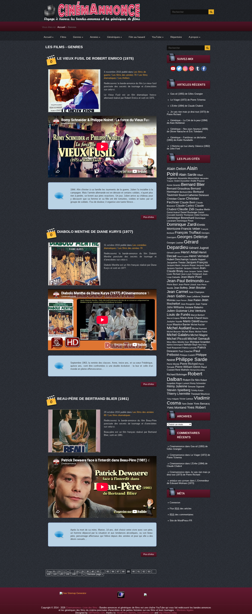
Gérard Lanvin (173, 252)
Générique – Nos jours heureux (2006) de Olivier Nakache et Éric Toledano (187, 130)
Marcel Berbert (198, 315)
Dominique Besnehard (180, 217)
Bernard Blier (193, 184)
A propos (194, 37)
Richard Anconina (197, 370)
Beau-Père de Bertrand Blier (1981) (93, 399)
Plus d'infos (148, 217)
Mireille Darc (183, 342)
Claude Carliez (185, 205)
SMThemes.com (96, 612)
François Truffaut (188, 232)
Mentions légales (185, 610)
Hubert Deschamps (178, 259)
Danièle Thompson (185, 215)
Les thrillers (124, 78)
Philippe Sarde (191, 359)
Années (95, 37)
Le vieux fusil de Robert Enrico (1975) (95, 58)
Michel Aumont (199, 328)
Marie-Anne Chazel (191, 318)
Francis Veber (190, 228)
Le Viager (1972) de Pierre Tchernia (187, 100)
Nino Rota (202, 345)
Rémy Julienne (177, 386)
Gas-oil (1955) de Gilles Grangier (186, 94)
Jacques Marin (174, 265)
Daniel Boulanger (189, 212)
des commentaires (181, 514)
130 (67, 574)
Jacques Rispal (188, 265)
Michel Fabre (201, 331)
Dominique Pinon (185, 220)
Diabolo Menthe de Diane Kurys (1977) (95, 232)
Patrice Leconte (189, 348)
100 (48, 574)
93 (149, 571)
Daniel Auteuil (173, 212)
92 (144, 571)
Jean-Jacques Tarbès (193, 271)
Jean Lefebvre (193, 296)
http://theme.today (168, 612)
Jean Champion (196, 292)
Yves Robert (196, 407)
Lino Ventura (197, 310)
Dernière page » (95, 574)
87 (118, 571)
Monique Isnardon (200, 342)
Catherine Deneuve (198, 195)
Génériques (114, 37)
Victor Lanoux (186, 398)
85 (108, 571)
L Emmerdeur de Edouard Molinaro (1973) (188, 481)
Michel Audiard (179, 328)
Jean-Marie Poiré (191, 276)
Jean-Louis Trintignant (191, 274)
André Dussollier (182, 181)
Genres (78, 37)
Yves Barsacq (201, 403)
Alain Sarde (187, 174)
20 (82, 571)
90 (133, 571)
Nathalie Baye (190, 344)
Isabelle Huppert (197, 259)
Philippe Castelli (187, 355)
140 (74, 574)
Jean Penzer (181, 300)
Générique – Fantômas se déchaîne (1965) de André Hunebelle (186, 138)
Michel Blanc (188, 331)
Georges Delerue (192, 237)
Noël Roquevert (174, 348)
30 (87, 571)
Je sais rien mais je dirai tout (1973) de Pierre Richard (188, 473)
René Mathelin (182, 370)
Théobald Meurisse (200, 394)
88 (123, 571)
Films (63, 37)
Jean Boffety (181, 287)
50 (98, 571)
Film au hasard (137, 37)
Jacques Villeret (191, 268)
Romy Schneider (198, 383)
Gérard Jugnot (199, 248)
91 (138, 571)
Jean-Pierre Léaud (187, 284)
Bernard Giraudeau (178, 188)
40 (93, 571)
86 (113, 571)
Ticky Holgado (173, 399)
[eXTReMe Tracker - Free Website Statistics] (120, 597)
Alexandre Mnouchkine (188, 178)
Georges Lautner (175, 242)
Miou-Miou (172, 342)
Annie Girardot (173, 185)
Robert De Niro (191, 380)
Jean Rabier (194, 300)
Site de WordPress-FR (181, 520)
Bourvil (183, 195)
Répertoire (176, 37)
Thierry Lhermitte (178, 393)
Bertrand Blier (186, 192)
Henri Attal (189, 252)
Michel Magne (199, 334)
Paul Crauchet (186, 351)
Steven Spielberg (178, 390)
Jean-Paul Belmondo (185, 281)
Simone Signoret (196, 386)
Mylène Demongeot (175, 345)
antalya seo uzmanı (179, 480)
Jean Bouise (197, 287)
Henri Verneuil (198, 256)
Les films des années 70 (124, 75)
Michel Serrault (198, 338)
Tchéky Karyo (197, 390)
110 (55, 574)
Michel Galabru (178, 335)
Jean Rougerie (188, 304)
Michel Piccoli (177, 338)
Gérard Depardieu (182, 244)
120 (61, 574)
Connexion (175, 502)
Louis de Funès (178, 314)
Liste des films (90, 607)
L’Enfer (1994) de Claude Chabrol (186, 106)
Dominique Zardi (181, 224)
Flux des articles (180, 508)
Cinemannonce (177, 446)
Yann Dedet (187, 403)
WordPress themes (126, 612)
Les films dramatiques (119, 415)
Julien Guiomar (177, 310)
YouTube (158, 37)
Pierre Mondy (173, 364)
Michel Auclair (198, 324)
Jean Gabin (176, 296)
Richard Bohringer (177, 374)
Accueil (61, 27)
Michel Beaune (174, 331)
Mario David (191, 321)
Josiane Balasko (194, 307)
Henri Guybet (182, 256)
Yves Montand (176, 407)
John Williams (175, 307)
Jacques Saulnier (175, 268)
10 (77, 571)
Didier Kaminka (201, 215)
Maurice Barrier (181, 324)
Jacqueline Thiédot (176, 262)
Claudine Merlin (202, 209)
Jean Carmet (177, 292)
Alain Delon (176, 169)
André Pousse (197, 181)
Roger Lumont (182, 383)
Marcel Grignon (173, 318)
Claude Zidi (185, 209)
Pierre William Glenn (187, 366)
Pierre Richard (189, 363)
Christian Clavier (176, 198)
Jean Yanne (201, 304)
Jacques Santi (202, 265)
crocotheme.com (145, 612)
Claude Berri (187, 202)
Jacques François (197, 262)
